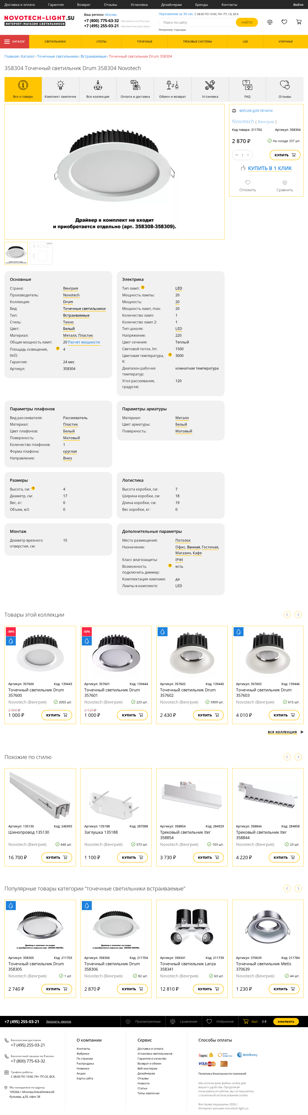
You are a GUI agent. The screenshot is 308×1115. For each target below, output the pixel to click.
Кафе (197, 552)
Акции (81, 1073)
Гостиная (210, 547)
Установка (139, 4)
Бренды (201, 4)
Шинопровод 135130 (28, 832)
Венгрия (70, 288)
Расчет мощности (84, 342)
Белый (69, 328)
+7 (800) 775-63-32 (116, 20)
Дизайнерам (171, 4)
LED (178, 288)
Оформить (286, 1021)
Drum (68, 301)
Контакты (229, 4)
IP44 (179, 559)
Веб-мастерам (147, 1068)
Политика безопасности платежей (222, 1074)
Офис (180, 547)
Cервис (145, 1040)
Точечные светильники (57, 56)
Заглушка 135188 (101, 832)
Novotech (71, 295)
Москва (111, 15)
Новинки (83, 1068)
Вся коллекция (282, 732)
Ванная (193, 547)
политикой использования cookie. (224, 1095)
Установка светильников (155, 1053)
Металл (69, 335)
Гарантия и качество (152, 1058)
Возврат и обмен (149, 1063)
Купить (282, 155)
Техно (68, 322)
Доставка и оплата (20, 4)
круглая (70, 451)
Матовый (71, 437)
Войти (298, 4)
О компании (89, 1040)
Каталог (18, 41)
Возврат (83, 4)
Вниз (67, 458)
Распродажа (85, 1063)
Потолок (183, 540)
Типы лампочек (149, 1093)
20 (177, 301)
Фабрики (83, 1053)
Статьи (142, 1088)
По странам (85, 1058)
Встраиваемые (94, 56)
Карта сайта (85, 1078)
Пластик (85, 335)
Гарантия (56, 4)
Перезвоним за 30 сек (176, 14)
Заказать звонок (58, 1021)
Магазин (183, 552)
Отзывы (110, 4)
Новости (143, 1083)
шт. (255, 1021)
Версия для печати (256, 111)
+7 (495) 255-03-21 (117, 25)
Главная (12, 56)
